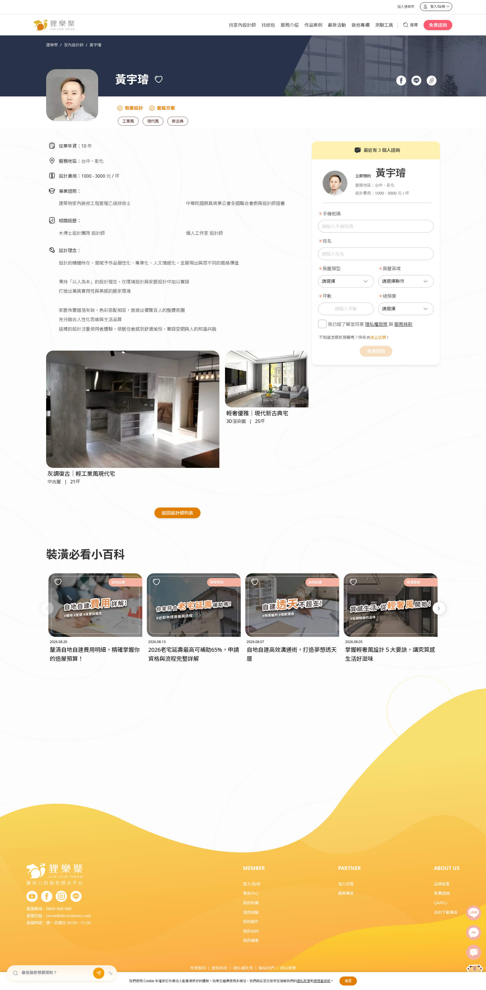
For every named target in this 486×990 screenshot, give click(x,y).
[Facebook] (46, 896)
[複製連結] (432, 81)
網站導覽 (288, 968)
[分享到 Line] (417, 81)
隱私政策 (303, 980)
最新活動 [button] (337, 25)
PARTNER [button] (349, 868)
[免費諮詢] (473, 952)
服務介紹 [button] (290, 25)
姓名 (327, 241)
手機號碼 (332, 214)
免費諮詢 (438, 25)
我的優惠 (251, 940)
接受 (348, 980)
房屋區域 (392, 268)
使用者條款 (322, 980)
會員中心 (251, 893)
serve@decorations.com (68, 915)
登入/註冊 (251, 884)
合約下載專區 (446, 912)
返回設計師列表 (177, 513)
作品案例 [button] (313, 25)
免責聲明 (198, 968)
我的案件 (251, 921)
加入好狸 (346, 884)
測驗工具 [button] (384, 25)
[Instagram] (61, 896)
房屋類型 (332, 268)
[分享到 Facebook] (402, 81)
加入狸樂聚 (405, 6)
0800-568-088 (58, 908)
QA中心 (440, 902)
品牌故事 (442, 884)
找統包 (268, 25)
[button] (47, 608)
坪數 (327, 296)
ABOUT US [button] (447, 868)
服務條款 (403, 324)
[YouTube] (32, 896)
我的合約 (251, 931)
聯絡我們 (266, 968)
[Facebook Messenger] (473, 932)
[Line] (473, 913)
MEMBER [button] (254, 868)
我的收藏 (251, 902)
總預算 (389, 296)
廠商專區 (346, 893)
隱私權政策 (376, 324)
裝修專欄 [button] (361, 25)
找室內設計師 (242, 25)
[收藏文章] (58, 581)
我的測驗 (251, 912)
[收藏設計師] (158, 79)
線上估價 (378, 337)
